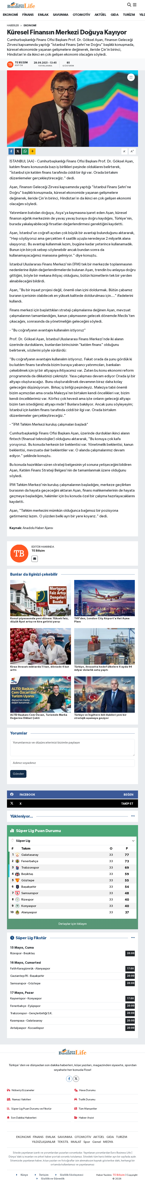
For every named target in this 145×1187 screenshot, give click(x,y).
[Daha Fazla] (32, 151)
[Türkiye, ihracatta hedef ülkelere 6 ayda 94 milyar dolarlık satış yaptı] (104, 646)
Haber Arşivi (86, 1117)
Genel (96, 1142)
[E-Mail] (35, 559)
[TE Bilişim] (19, 553)
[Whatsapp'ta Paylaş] (25, 151)
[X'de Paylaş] (18, 151)
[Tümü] (133, 816)
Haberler (13, 25)
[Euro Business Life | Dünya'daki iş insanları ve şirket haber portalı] (21, 5)
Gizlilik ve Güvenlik (52, 1179)
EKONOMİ (10, 15)
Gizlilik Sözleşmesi (71, 1175)
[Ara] (129, 5)
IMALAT (76, 1142)
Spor (86, 1142)
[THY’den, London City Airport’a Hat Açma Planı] (104, 598)
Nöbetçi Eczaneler (23, 1090)
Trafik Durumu (87, 1099)
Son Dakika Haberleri (23, 1117)
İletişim (44, 1175)
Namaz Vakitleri (21, 1099)
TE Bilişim (38, 550)
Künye (24, 1175)
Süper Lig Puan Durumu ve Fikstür (31, 1108)
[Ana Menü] (135, 5)
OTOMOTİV (81, 15)
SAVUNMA (60, 15)
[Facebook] (69, 1079)
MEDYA (108, 1142)
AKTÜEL (100, 15)
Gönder (18, 773)
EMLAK (43, 15)
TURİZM (129, 15)
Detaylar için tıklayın (73, 923)
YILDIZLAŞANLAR (43, 1142)
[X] (76, 1079)
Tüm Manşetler (88, 1108)
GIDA (115, 15)
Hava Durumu (87, 1090)
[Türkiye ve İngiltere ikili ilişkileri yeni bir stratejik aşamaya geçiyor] (104, 694)
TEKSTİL (63, 1142)
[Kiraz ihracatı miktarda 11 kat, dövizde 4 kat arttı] (40, 646)
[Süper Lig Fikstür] (133, 938)
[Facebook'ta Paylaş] (11, 151)
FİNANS (27, 15)
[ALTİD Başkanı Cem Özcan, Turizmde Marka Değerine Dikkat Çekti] (40, 694)
